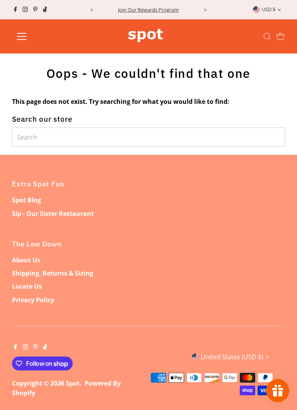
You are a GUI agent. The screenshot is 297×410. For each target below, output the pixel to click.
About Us (26, 260)
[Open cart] (280, 36)
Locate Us (27, 286)
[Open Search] (267, 36)
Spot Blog (26, 200)
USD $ (268, 9)
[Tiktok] (45, 9)
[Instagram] (25, 9)
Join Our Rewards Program (148, 9)
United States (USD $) (232, 357)
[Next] (205, 10)
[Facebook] (15, 9)
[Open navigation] (44, 36)
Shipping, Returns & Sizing (52, 273)
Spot (73, 383)
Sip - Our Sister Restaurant (53, 213)
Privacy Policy (33, 300)
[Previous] (92, 10)
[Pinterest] (35, 9)
